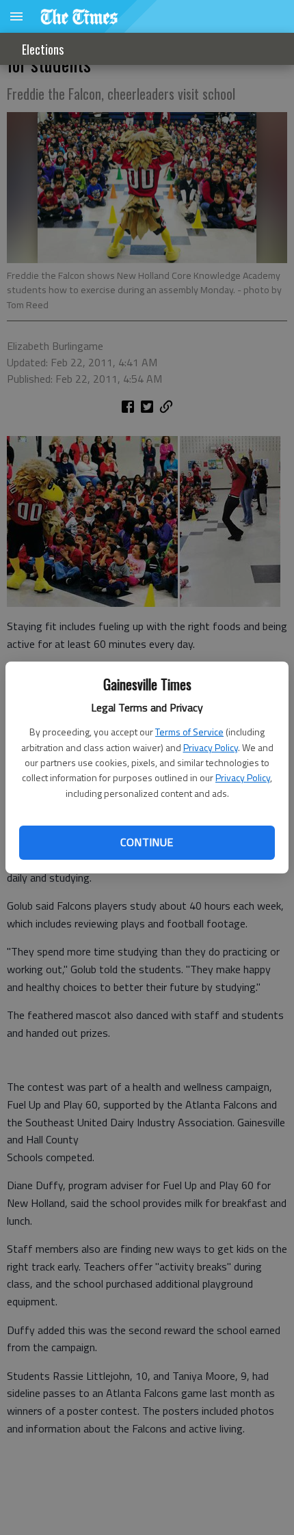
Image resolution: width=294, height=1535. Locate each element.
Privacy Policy (210, 747)
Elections (43, 49)
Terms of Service (189, 731)
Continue (146, 842)
